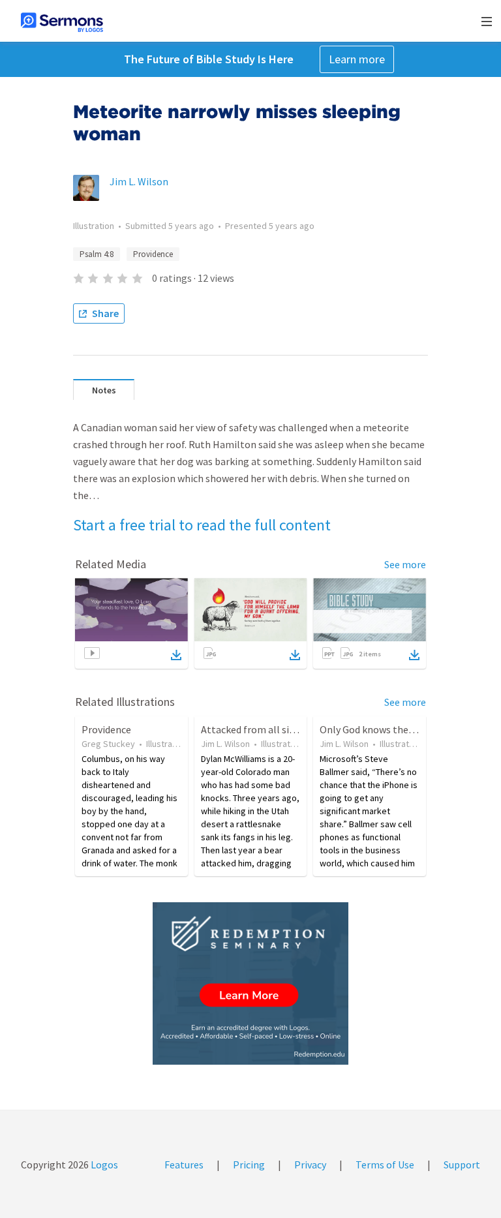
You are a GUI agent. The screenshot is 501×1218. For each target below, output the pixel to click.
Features (184, 1164)
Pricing (249, 1164)
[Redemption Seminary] (250, 983)
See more (405, 564)
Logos (103, 1164)
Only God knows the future (379, 729)
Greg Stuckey (108, 744)
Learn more (357, 59)
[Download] (176, 655)
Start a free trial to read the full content (202, 525)
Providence (153, 254)
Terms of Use (385, 1164)
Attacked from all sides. (253, 729)
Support (462, 1164)
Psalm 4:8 (97, 254)
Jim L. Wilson (139, 181)
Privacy (310, 1164)
